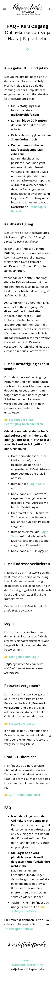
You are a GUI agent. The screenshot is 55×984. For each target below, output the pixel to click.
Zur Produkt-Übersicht (24, 795)
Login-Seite (37, 484)
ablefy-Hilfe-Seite (24, 911)
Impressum (26, 960)
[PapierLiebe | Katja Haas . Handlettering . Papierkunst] (27, 9)
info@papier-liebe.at (19, 929)
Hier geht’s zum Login (24, 657)
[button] (4, 9)
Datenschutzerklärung (27, 965)
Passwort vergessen (22, 723)
